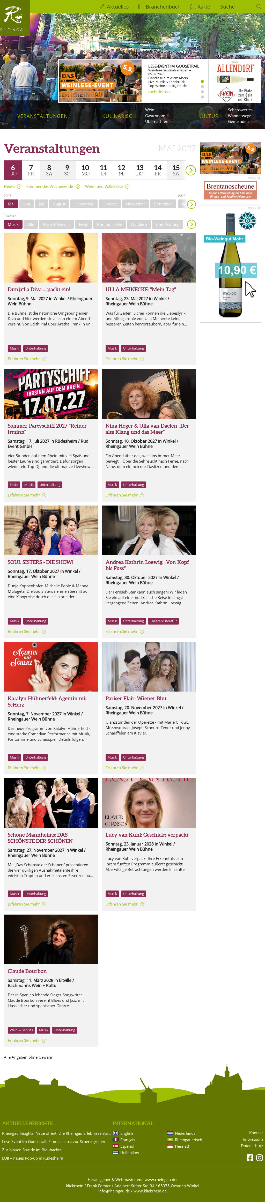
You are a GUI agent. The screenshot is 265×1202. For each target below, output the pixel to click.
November (135, 203)
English (126, 1133)
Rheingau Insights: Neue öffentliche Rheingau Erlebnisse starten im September (56, 1133)
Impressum (253, 1139)
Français (127, 1139)
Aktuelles (118, 6)
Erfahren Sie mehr (24, 358)
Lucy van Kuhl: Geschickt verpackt (147, 835)
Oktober (109, 203)
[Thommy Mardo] (51, 803)
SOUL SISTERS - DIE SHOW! (40, 562)
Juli (41, 203)
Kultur (208, 116)
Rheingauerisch (188, 1139)
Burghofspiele (109, 224)
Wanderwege (239, 115)
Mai (11, 203)
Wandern (139, 224)
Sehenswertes (240, 109)
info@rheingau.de (114, 1190)
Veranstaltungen (42, 116)
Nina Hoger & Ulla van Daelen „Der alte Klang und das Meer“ (147, 429)
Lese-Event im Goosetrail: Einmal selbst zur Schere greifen (53, 1141)
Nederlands (185, 1133)
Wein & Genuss (56, 224)
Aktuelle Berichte (27, 1123)
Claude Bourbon (27, 971)
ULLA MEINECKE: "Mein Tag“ (141, 289)
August (59, 203)
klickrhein (74, 1185)
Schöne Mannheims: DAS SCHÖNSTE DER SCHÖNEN (40, 838)
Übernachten (156, 121)
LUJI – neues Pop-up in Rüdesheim (32, 1158)
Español (127, 1146)
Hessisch (182, 1146)
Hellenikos (129, 1152)
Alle (30, 224)
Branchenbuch (163, 6)
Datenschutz (252, 1145)
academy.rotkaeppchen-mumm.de (169, 94)
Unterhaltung (167, 224)
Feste (83, 224)
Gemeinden (238, 121)
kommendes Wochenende (49, 186)
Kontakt (256, 1132)
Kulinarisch (119, 116)
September (84, 203)
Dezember (163, 203)
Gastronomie (156, 115)
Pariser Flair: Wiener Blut (136, 698)
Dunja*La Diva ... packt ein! (39, 289)
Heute (9, 186)
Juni (26, 203)
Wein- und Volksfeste (104, 186)
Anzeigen (191, 224)
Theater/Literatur (163, 621)
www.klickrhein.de (150, 1190)
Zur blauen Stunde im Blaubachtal (32, 1149)
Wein (149, 109)
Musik (13, 224)
